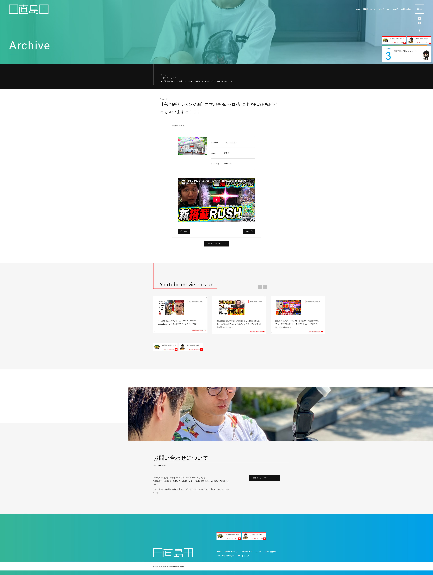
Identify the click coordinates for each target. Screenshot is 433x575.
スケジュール (384, 9)
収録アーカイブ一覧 (214, 244)
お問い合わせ (406, 9)
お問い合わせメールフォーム (262, 478)
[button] (260, 287)
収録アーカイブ (369, 9)
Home (357, 9)
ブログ (395, 9)
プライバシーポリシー (225, 555)
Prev (185, 231)
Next (247, 231)
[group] (406, 54)
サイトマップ (243, 555)
